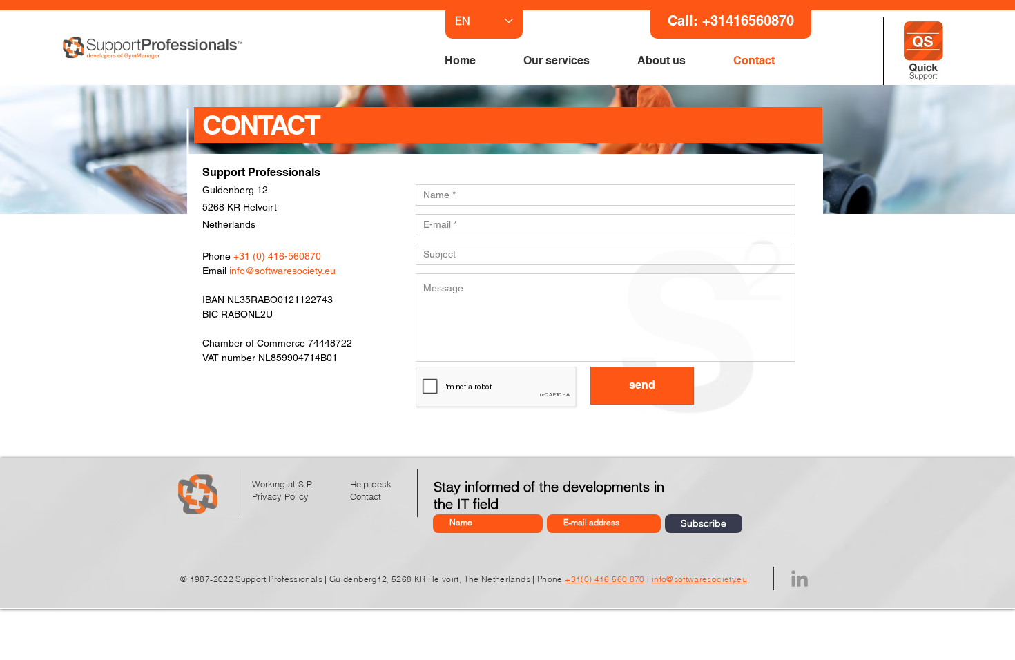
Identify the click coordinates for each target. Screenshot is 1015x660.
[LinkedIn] (799, 578)
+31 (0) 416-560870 (277, 256)
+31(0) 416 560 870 (604, 579)
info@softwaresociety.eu (282, 270)
